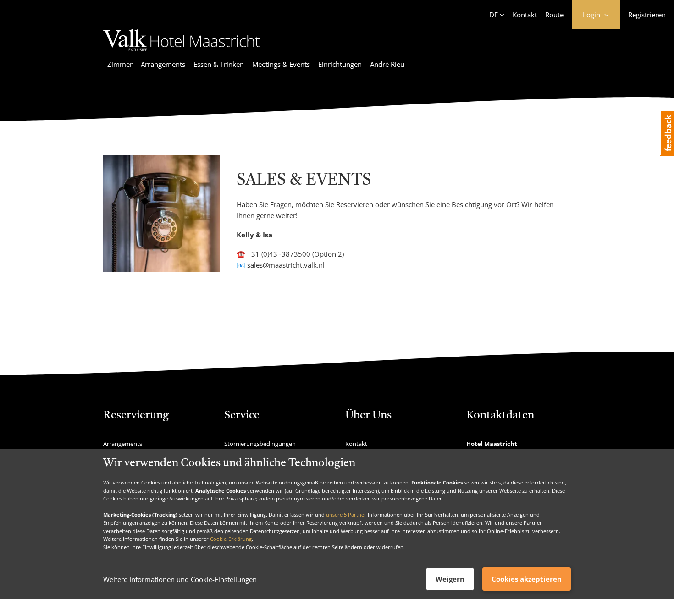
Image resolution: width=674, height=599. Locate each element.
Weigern (450, 578)
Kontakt (525, 14)
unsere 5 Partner (346, 514)
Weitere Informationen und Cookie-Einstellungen (180, 579)
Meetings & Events (281, 64)
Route (554, 14)
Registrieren (647, 14)
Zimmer (120, 64)
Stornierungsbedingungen (260, 444)
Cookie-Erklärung (231, 538)
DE (493, 14)
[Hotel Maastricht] (181, 52)
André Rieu (387, 64)
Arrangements (163, 64)
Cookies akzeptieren (527, 578)
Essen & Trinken (218, 64)
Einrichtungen (340, 64)
